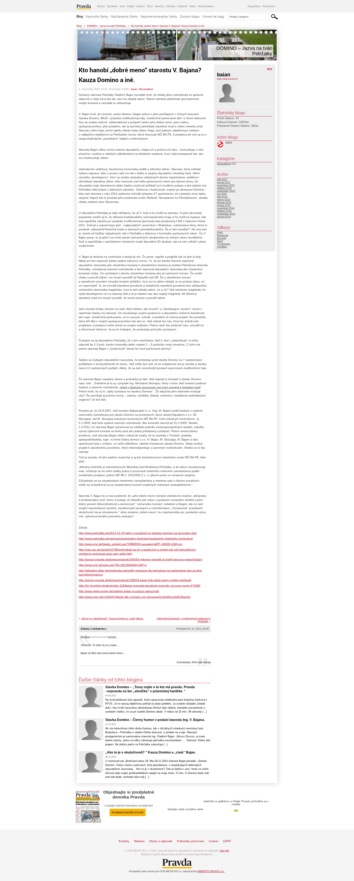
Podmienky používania (190, 841)
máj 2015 (222, 196)
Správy (101, 6)
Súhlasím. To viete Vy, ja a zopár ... (100, 645)
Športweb (112, 6)
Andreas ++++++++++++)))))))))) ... (100, 637)
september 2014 (226, 213)
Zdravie (140, 6)
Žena (150, 6)
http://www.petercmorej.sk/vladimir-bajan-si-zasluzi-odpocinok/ (119, 591)
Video (192, 6)
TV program (223, 244)
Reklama (139, 841)
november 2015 (226, 185)
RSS (269, 69)
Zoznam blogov (190, 16)
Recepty (221, 238)
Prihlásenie (268, 6)
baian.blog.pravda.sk (227, 79)
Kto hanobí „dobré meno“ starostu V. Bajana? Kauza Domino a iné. (168, 26)
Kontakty (124, 841)
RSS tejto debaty (201, 662)
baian (134, 89)
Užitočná (182, 6)
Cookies (213, 841)
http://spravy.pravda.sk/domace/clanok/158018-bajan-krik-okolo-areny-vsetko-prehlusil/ (135, 580)
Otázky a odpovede (160, 841)
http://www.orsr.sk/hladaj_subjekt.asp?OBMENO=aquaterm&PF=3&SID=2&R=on (130, 544)
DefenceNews (206, 6)
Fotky (220, 232)
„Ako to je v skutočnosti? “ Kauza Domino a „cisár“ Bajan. (112, 618)
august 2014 (224, 216)
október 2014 (224, 211)
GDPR (227, 841)
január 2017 (223, 182)
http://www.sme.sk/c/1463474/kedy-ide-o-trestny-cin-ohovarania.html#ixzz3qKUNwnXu (135, 597)
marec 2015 (223, 199)
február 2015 (224, 202)
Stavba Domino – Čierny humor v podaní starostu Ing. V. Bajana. (155, 720)
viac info (224, 850)
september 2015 (226, 191)
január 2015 (223, 205)
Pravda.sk (222, 235)
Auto (122, 6)
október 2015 (224, 188)
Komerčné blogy (213, 16)
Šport (220, 241)
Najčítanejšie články (124, 16)
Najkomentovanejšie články (158, 16)
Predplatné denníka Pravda (127, 812)
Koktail (130, 6)
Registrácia (254, 6)
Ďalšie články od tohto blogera (111, 679)
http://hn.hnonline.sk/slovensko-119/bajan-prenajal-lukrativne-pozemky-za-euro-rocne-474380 (139, 585)
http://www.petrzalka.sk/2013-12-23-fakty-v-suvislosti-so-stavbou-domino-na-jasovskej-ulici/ (138, 533)
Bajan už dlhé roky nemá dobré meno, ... (103, 653)
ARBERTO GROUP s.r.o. (211, 871)
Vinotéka (222, 246)
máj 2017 (222, 179)
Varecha (159, 6)
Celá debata (183, 662)
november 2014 (226, 208)
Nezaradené (146, 89)
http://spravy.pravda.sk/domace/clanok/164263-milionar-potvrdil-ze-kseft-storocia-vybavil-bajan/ (140, 559)
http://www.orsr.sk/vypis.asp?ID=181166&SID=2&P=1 (113, 565)
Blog (79, 16)
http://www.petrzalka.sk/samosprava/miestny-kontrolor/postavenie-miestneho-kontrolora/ (136, 538)
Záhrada (170, 6)
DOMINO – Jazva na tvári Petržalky (106, 26)
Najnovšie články (97, 16)
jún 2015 (222, 193)
